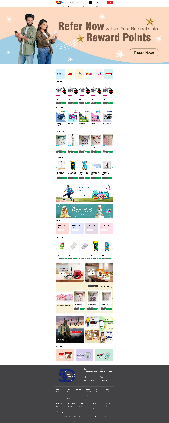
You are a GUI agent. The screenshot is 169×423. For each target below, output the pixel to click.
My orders (80, 406)
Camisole (107, 395)
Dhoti (96, 391)
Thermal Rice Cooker (89, 391)
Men (65, 6)
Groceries (92, 6)
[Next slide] (168, 35)
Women (59, 6)
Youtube (107, 416)
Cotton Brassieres (108, 391)
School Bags (58, 391)
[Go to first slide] (112, 167)
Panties (107, 392)
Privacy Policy (70, 406)
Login (110, 2)
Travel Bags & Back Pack (59, 392)
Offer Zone (109, 6)
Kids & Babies (72, 6)
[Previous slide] (0, 35)
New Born (77, 391)
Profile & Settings (81, 407)
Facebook (98, 416)
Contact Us (57, 407)
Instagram (103, 416)
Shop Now (60, 230)
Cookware (86, 6)
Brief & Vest (97, 394)
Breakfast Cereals (68, 391)
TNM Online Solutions (92, 421)
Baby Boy (77, 395)
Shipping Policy (70, 409)
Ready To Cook (68, 394)
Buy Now (63, 152)
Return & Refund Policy (71, 407)
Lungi (96, 392)
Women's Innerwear (105, 286)
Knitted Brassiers (108, 394)
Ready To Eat (68, 395)
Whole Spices (68, 398)
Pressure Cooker (88, 392)
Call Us (109, 403)
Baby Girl (77, 394)
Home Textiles (93, 286)
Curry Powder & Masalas (69, 392)
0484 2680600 (95, 408)
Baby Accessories (78, 392)
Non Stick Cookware (89, 395)
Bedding (79, 6)
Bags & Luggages (101, 6)
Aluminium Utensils (88, 394)
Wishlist (80, 409)
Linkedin (112, 416)
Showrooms (57, 406)
